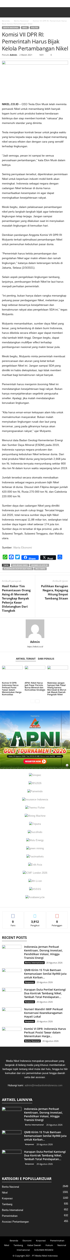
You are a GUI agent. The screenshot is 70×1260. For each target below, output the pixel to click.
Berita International (34, 962)
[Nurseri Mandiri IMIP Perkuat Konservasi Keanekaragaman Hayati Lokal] (11, 1014)
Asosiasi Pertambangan (15, 1221)
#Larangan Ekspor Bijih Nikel (18, 568)
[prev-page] (33, 701)
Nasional (61, 1245)
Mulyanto (40, 568)
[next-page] (37, 701)
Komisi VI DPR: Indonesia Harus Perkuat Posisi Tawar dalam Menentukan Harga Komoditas (11, 688)
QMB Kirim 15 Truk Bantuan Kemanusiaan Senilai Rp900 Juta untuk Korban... (45, 973)
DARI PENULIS (46, 658)
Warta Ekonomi (22, 547)
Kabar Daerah (34, 1245)
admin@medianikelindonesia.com (43, 1085)
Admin (13, 54)
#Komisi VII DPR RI (39, 565)
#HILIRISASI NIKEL (20, 565)
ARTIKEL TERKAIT (26, 658)
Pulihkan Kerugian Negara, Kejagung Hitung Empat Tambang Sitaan (54, 592)
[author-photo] (35, 628)
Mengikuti (35, 914)
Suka (13, 914)
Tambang (7, 1204)
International (23, 1249)
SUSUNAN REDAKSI (43, 1249)
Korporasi (29, 982)
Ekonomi (27, 1240)
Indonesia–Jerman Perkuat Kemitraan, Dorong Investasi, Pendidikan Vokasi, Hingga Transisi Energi (43, 952)
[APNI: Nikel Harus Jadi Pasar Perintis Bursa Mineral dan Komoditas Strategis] (35, 673)
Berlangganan (57, 914)
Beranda (6, 20)
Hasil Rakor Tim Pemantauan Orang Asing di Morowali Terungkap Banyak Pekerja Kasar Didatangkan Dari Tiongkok (16, 598)
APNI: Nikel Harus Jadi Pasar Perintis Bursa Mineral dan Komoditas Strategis (35, 686)
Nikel (24, 27)
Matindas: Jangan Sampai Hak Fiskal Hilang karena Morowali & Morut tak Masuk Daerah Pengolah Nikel (56, 688)
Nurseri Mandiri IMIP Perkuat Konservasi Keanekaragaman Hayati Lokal (43, 1012)
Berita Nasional (21, 20)
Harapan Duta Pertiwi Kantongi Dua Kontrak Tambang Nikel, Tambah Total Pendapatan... (45, 993)
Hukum (49, 1245)
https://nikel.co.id (35, 646)
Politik (34, 27)
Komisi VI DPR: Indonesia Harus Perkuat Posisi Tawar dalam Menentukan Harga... (45, 1032)
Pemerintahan (10, 1215)
